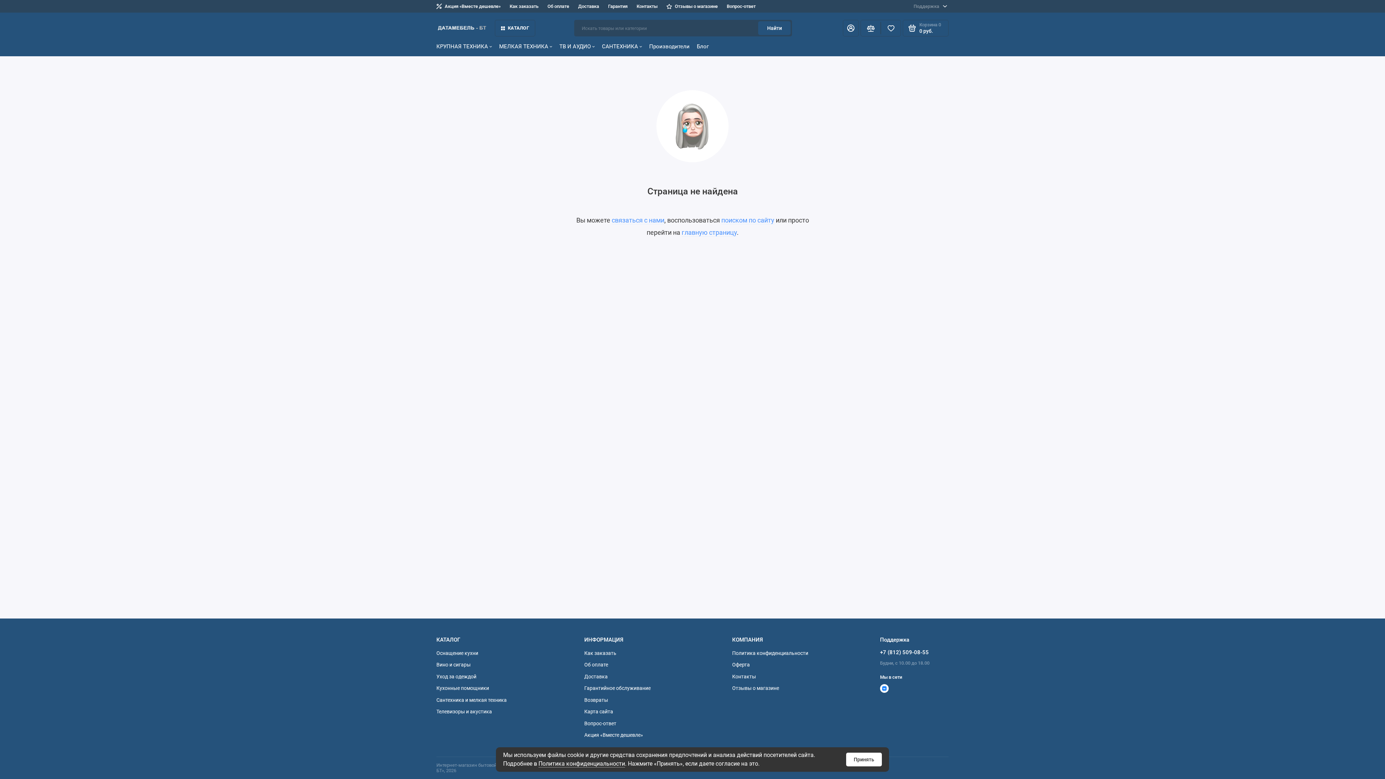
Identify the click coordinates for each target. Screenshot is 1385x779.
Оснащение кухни (457, 653)
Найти (774, 28)
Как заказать (524, 6)
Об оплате (558, 6)
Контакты (647, 6)
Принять (864, 759)
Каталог (518, 28)
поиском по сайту (747, 220)
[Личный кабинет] (851, 28)
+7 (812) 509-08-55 (904, 652)
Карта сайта (598, 711)
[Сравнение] (870, 28)
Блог (703, 46)
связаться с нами (638, 220)
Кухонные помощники (462, 688)
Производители (669, 46)
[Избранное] (891, 28)
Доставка (588, 6)
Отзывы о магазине (696, 6)
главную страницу (709, 232)
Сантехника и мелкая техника (471, 700)
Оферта (741, 665)
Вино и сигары (453, 665)
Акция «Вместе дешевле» (473, 6)
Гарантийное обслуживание (617, 688)
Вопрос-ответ (741, 6)
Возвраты (596, 700)
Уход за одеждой (456, 676)
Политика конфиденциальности (581, 763)
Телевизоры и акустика (464, 711)
